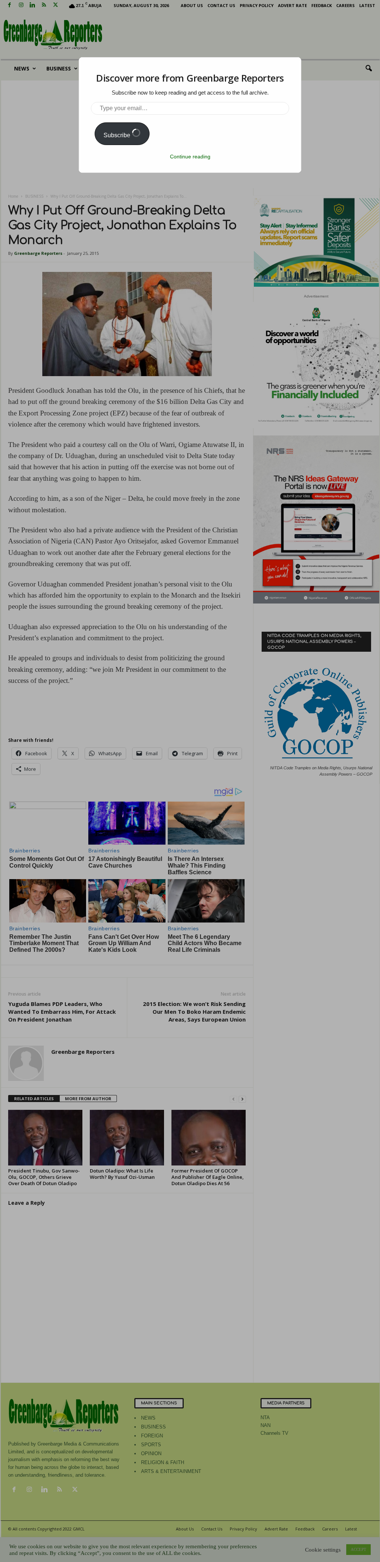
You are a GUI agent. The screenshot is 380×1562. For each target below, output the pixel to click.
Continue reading (190, 157)
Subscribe (118, 135)
